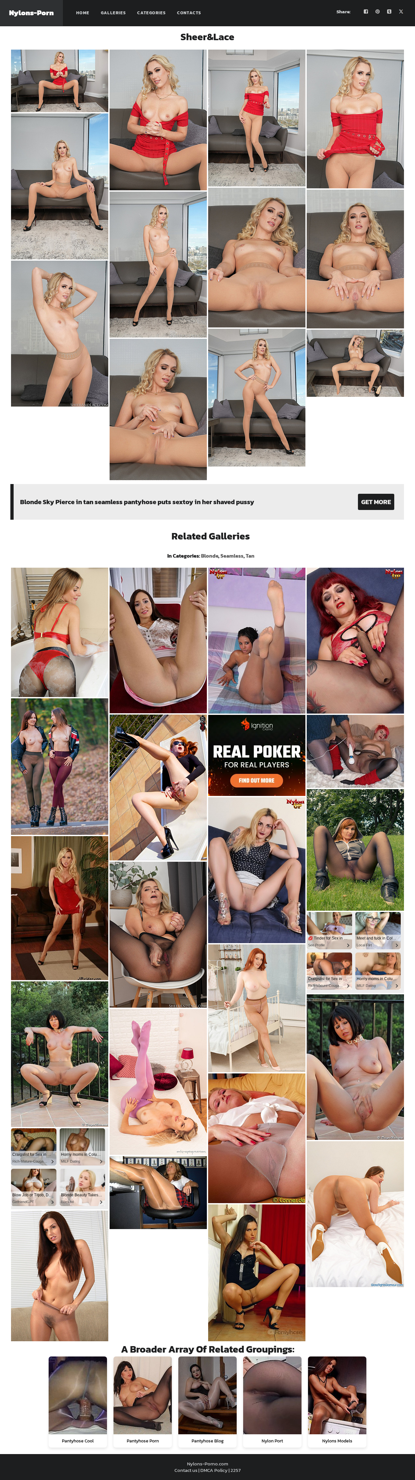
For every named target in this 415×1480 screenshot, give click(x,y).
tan (250, 556)
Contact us (185, 1470)
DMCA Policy (214, 1470)
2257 (236, 1470)
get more (376, 502)
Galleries (113, 13)
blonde (209, 556)
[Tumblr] (389, 11)
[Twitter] (401, 11)
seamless (231, 556)
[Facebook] (366, 11)
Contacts (189, 13)
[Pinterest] (377, 11)
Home (82, 13)
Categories (151, 13)
